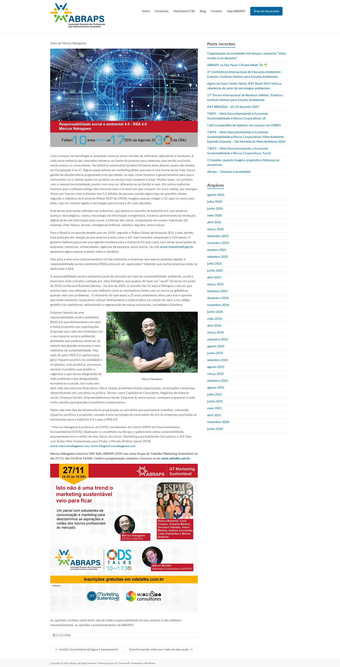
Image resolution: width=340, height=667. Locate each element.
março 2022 (215, 373)
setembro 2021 (217, 380)
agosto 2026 (215, 194)
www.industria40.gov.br (176, 247)
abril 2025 (214, 277)
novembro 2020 (218, 422)
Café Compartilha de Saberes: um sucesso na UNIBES (244, 125)
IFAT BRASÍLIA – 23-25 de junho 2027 (233, 106)
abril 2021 (214, 415)
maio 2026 (214, 215)
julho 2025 (214, 263)
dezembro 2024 (218, 298)
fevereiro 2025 (217, 291)
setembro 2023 (217, 339)
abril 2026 (214, 222)
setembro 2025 (217, 256)
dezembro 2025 (218, 236)
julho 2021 (214, 394)
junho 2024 (215, 311)
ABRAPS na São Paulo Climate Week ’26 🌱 (237, 65)
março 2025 (215, 284)
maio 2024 (214, 318)
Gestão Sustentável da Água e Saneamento (86, 649)
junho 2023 (215, 353)
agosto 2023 (215, 346)
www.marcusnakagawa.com (69, 446)
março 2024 (215, 332)
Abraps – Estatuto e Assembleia (229, 171)
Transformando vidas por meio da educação (161, 649)
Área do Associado (266, 11)
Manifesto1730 (184, 11)
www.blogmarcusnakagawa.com (113, 446)
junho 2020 (215, 429)
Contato (216, 11)
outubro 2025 (216, 249)
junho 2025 (215, 270)
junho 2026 (215, 208)
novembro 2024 (218, 305)
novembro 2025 (218, 243)
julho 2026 (214, 201)
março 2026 (215, 229)
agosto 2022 (215, 367)
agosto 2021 (215, 387)
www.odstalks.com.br (175, 458)
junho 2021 (215, 401)
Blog (203, 11)
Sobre (146, 11)
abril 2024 (214, 325)
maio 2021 (214, 408)
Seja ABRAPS (236, 11)
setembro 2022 (217, 360)
